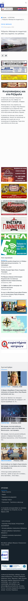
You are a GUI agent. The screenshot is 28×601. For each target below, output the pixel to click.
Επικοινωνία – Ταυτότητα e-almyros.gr (12, 502)
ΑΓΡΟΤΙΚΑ (11, 17)
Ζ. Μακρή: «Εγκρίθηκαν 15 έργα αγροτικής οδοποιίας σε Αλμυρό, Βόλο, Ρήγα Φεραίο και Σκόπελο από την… (13, 392)
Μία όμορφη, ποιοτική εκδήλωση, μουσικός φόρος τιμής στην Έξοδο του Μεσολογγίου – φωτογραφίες (13, 428)
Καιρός (4, 494)
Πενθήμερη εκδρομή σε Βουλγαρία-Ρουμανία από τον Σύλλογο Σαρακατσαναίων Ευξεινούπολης (12, 278)
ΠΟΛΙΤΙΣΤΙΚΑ (5, 423)
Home (4, 17)
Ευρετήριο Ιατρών (7, 499)
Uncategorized (6, 460)
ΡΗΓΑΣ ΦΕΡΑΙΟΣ (6, 24)
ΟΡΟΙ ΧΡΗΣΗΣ (6, 521)
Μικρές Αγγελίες (6, 492)
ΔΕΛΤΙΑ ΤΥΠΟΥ (5, 386)
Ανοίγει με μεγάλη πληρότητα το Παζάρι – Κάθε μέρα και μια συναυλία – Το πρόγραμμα (14, 263)
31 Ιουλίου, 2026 (17, 386)
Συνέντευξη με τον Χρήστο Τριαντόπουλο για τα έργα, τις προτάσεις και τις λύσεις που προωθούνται (14, 466)
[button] (2, 6)
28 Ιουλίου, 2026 (16, 423)
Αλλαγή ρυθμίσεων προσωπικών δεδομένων (14, 528)
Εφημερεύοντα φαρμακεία (9, 497)
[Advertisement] (14, 140)
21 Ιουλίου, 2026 (18, 460)
